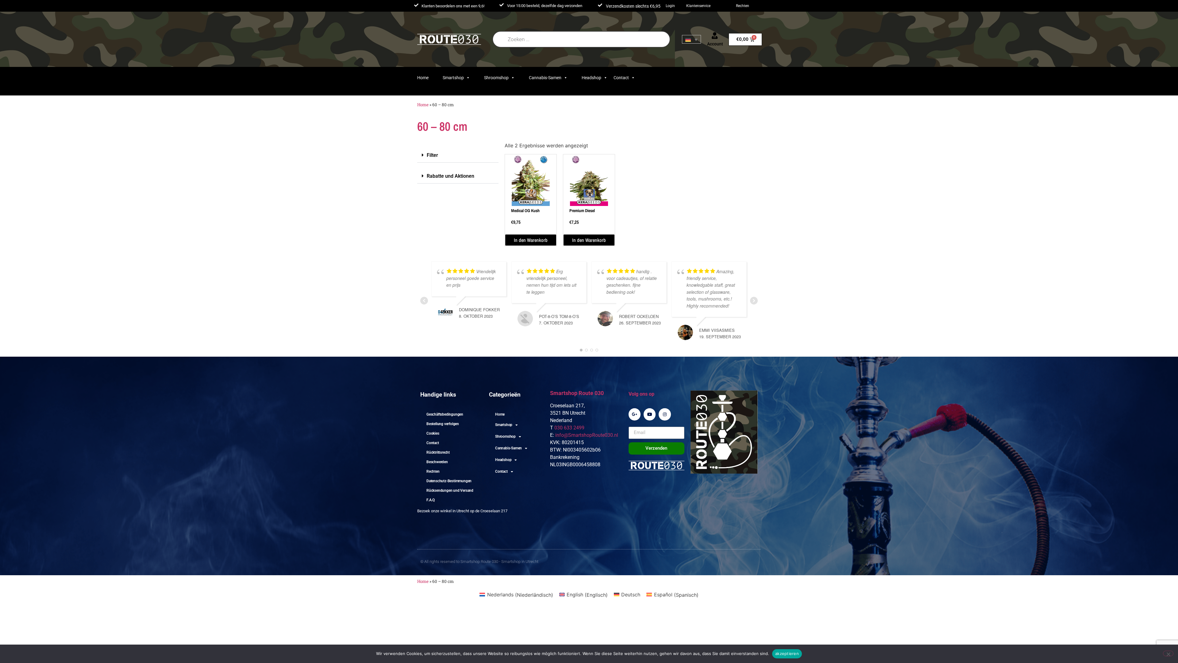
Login (670, 6)
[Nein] (1168, 653)
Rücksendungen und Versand (449, 490)
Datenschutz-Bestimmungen (449, 481)
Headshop (591, 77)
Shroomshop (496, 77)
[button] (458, 155)
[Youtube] (650, 414)
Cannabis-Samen (545, 77)
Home (423, 77)
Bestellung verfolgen (442, 424)
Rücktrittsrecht (438, 452)
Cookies (432, 433)
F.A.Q (430, 500)
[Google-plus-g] (635, 414)
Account (715, 43)
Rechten (742, 6)
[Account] (714, 35)
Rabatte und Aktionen (450, 176)
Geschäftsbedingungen (444, 414)
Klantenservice (698, 6)
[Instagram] (665, 414)
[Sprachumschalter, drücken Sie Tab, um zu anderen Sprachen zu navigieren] (691, 39)
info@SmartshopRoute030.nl (586, 435)
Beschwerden (437, 462)
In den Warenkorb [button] (531, 240)
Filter (432, 155)
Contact (621, 77)
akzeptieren (787, 653)
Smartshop (453, 77)
